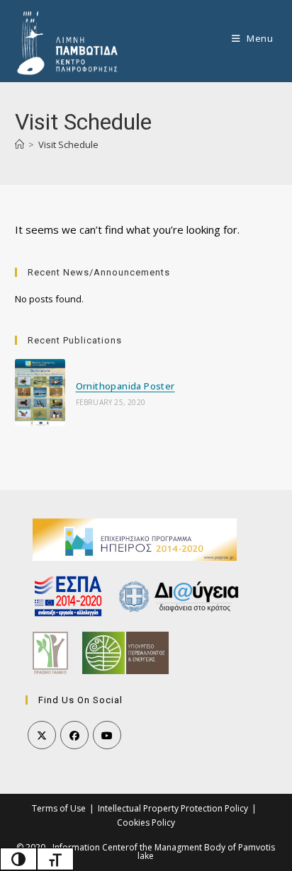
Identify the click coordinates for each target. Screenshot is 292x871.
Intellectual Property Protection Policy (173, 808)
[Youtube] (107, 735)
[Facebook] (74, 735)
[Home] (19, 144)
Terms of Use (59, 808)
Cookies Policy (146, 822)
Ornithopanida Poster (125, 386)
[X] (42, 735)
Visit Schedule (68, 144)
